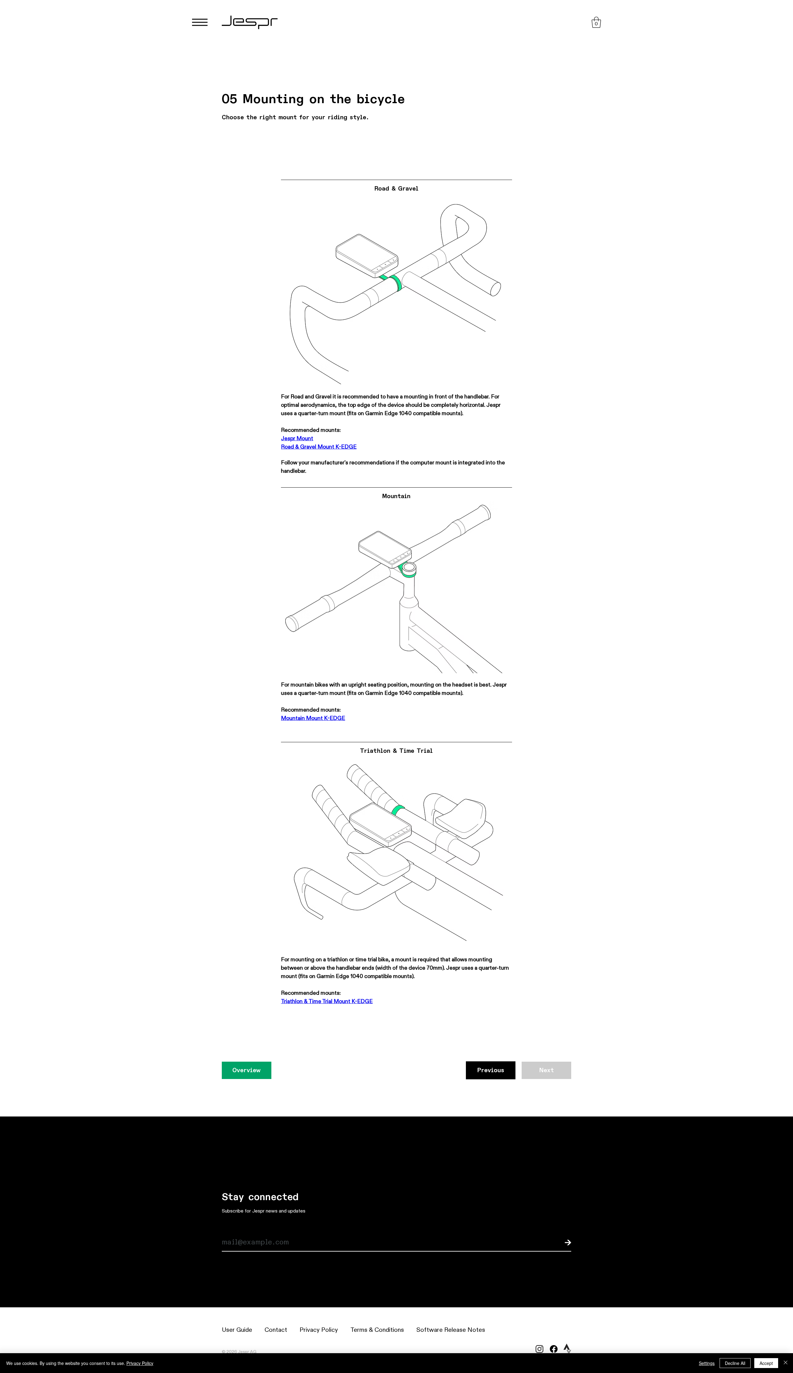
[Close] (785, 1363)
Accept (766, 1363)
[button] (596, 22)
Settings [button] (707, 1363)
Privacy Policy (139, 1363)
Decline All (735, 1363)
